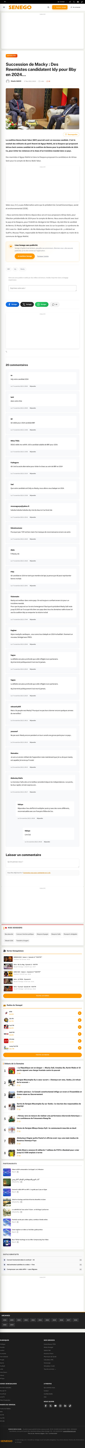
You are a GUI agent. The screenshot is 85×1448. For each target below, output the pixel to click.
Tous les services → (50, 1369)
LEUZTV (2, 1397)
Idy (15, 269)
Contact (46, 1391)
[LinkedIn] (65, 1406)
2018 (61, 1320)
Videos (2, 1375)
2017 (68, 1320)
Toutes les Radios (5, 1409)
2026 (4, 1320)
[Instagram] (60, 1406)
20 (49, 81)
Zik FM (2, 1415)
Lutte (1, 1369)
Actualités (11, 56)
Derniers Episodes (5, 1388)
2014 (11, 1325)
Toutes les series (42, 996)
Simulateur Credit (49, 1366)
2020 (47, 1320)
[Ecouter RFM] (79, 1013)
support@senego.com (69, 1431)
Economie (3, 1354)
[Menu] (4, 7)
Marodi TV (3, 1391)
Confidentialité (53, 1433)
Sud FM (2, 1418)
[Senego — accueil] (20, 7)
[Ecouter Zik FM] (79, 1020)
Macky (22, 269)
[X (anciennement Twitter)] (74, 2)
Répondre (33, 386)
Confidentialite (48, 1394)
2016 (75, 1320)
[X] (50, 1406)
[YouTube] (78, 2)
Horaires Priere (48, 1354)
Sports (2, 1363)
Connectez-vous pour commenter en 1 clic (36, 873)
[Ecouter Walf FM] (79, 1034)
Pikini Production (5, 1400)
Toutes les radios (42, 1055)
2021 (40, 1320)
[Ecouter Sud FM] (79, 1027)
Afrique (2, 1378)
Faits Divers (3, 1372)
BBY (8, 269)
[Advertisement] (42, 31)
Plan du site (31, 1433)
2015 (4, 1325)
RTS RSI (2, 1421)
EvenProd (3, 1394)
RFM (1, 1412)
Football (2, 1366)
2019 (54, 1320)
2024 (18, 1320)
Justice (2, 1350)
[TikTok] (82, 2)
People (2, 1360)
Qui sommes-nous (49, 1388)
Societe (2, 1347)
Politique (2, 1344)
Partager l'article (43, 256)
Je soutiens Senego (25, 256)
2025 (11, 1320)
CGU (45, 1397)
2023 (26, 1320)
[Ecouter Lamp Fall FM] (79, 1048)
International (4, 1357)
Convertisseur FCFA (50, 1344)
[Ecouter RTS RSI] (79, 1041)
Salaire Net (47, 1350)
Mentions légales (40, 1433)
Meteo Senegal (48, 1347)
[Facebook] (70, 2)
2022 (33, 1320)
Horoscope (47, 1363)
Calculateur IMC (48, 1360)
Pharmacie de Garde (50, 1357)
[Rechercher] (48, 7)
